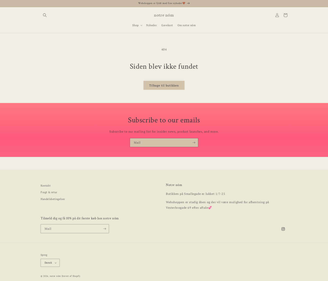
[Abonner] (194, 142)
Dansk (48, 262)
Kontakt (45, 185)
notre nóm (55, 276)
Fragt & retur (49, 192)
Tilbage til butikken (164, 85)
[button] (45, 15)
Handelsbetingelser (53, 199)
